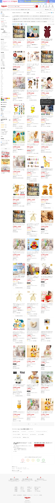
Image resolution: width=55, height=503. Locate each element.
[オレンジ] (7, 98)
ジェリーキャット (31, 431)
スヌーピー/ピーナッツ (4, 46)
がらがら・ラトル (26, 468)
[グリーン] (1, 100)
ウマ (1, 90)
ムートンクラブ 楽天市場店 (18, 74)
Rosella (43, 312)
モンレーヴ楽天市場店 (17, 312)
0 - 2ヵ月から (3, 54)
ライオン (2, 78)
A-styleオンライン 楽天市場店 (18, 126)
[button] (34, 6)
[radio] (1, 13)
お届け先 (2, 110)
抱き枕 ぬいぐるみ (26, 437)
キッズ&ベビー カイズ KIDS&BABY (33, 47)
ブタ (1, 85)
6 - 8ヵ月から (3, 56)
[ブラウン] (1, 98)
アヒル (2, 86)
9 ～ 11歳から (3, 64)
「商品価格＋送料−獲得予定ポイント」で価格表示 (19, 12)
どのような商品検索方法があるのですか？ (20, 448)
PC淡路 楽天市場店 (16, 368)
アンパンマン (3, 47)
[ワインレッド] (6, 98)
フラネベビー (30, 98)
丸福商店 (29, 288)
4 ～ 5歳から (3, 61)
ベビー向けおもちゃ (19, 468)
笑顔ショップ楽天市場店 (31, 74)
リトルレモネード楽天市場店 (18, 100)
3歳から (2, 60)
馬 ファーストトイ (25, 434)
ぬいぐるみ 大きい (33, 434)
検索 (6, 36)
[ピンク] (4, 98)
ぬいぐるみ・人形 (19, 467)
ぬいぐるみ (24, 467)
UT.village (43, 419)
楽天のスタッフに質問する (39, 445)
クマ (1, 69)
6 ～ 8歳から (3, 63)
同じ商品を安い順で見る (19, 128)
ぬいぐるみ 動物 (41, 434)
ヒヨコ (2, 91)
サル (1, 81)
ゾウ (1, 73)
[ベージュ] (3, 98)
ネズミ (2, 92)
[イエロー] (9, 98)
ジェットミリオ (30, 366)
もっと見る (15, 451)
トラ (1, 87)
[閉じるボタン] (53, 16)
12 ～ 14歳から (3, 65)
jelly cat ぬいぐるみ (16, 431)
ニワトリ (2, 77)
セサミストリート (3, 43)
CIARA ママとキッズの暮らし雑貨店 (33, 153)
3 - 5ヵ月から (3, 55)
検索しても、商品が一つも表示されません (20, 449)
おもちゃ (13, 467)
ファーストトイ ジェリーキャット (41, 431)
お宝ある (43, 392)
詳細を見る (45, 21)
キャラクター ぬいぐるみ (17, 437)
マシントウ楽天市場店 (45, 233)
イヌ (1, 72)
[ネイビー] (3, 100)
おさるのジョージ (3, 48)
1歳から (2, 59)
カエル (2, 76)
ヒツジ (2, 82)
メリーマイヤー (23, 431)
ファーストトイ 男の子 (16, 434)
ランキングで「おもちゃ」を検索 (17, 471)
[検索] (37, 6)
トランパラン (44, 48)
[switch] (28, 12)
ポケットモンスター (4, 42)
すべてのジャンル (3, 9)
